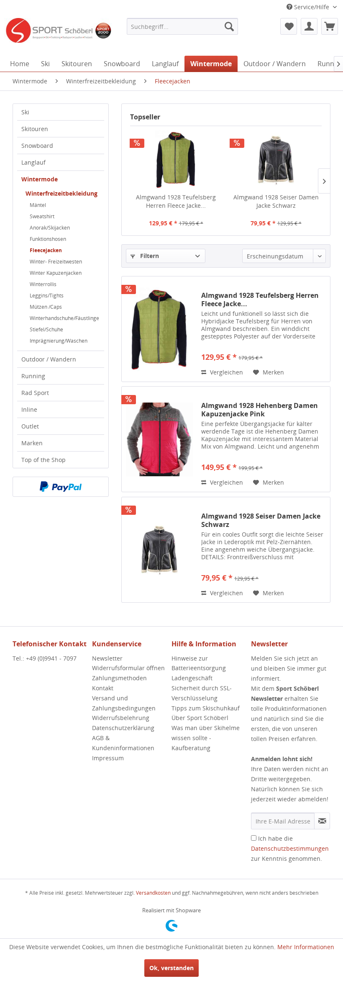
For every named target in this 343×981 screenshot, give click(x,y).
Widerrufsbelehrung (120, 718)
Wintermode (39, 179)
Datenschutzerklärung (123, 728)
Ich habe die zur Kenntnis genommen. (290, 848)
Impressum (108, 758)
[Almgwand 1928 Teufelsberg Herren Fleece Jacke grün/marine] (176, 159)
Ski (25, 112)
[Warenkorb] (329, 26)
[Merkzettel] (288, 26)
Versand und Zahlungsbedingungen (124, 703)
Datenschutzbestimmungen (290, 848)
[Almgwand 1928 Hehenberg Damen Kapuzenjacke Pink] (159, 439)
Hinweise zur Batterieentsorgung (199, 663)
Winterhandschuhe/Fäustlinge (64, 318)
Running (33, 376)
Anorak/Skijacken (50, 227)
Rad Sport (35, 393)
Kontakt (102, 688)
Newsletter (107, 658)
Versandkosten (153, 892)
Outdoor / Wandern (48, 359)
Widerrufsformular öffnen (128, 668)
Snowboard (37, 146)
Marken (32, 443)
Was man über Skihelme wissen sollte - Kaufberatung (206, 738)
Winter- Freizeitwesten (56, 261)
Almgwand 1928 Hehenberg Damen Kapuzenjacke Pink (259, 409)
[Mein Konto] (309, 26)
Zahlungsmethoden (119, 678)
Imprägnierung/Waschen (58, 340)
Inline (29, 409)
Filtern (148, 256)
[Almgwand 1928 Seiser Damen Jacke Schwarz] (276, 159)
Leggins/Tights (47, 295)
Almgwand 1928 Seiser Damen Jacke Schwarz (276, 201)
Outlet (30, 426)
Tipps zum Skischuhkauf (206, 708)
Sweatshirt (42, 216)
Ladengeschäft (192, 678)
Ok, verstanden (171, 968)
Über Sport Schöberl (200, 718)
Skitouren (34, 129)
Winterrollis (43, 284)
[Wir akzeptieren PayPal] (60, 486)
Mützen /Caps (46, 306)
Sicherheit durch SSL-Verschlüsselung (202, 693)
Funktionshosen (48, 239)
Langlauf (33, 162)
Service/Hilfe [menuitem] (311, 7)
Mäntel (38, 205)
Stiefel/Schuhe (46, 329)
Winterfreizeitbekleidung (61, 193)
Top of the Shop (43, 460)
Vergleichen (225, 372)
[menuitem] (182, 26)
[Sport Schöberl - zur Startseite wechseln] (58, 35)
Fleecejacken (46, 250)
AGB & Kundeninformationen (123, 743)
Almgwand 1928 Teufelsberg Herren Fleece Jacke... (176, 201)
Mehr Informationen (305, 947)
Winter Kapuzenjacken (56, 272)
